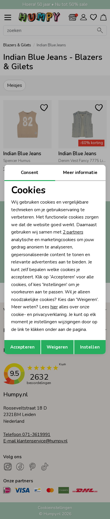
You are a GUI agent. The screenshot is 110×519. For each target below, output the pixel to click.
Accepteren (22, 347)
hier (54, 307)
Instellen (90, 347)
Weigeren (57, 347)
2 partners (73, 232)
